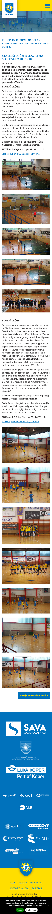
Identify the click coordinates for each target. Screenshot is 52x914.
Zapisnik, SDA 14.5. (31, 154)
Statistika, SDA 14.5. (11, 154)
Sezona (23, 882)
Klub (13, 882)
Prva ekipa (36, 882)
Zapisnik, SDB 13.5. (11, 421)
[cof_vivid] (26, 672)
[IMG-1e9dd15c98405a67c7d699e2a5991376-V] (26, 174)
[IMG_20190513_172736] (26, 485)
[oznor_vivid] (26, 601)
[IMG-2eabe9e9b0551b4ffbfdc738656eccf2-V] (26, 209)
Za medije (37, 888)
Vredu (19, 910)
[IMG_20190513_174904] (26, 525)
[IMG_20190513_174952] (26, 566)
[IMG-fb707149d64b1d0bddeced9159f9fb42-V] (26, 300)
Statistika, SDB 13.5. (29, 421)
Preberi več (31, 910)
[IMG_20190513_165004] (26, 445)
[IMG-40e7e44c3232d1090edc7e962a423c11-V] (26, 241)
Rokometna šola (19, 888)
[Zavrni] (48, 905)
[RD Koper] (9, 9)
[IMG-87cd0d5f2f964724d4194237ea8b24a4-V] (26, 272)
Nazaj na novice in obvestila (34, 695)
